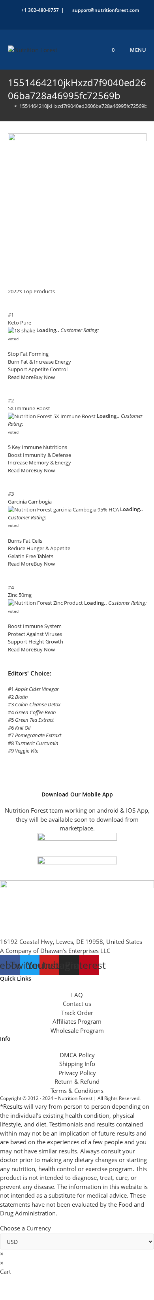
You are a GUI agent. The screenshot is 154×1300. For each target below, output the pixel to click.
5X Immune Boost (29, 408)
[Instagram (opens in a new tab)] (78, 18)
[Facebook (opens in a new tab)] (60, 18)
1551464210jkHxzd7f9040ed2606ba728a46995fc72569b (83, 105)
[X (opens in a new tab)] (51, 18)
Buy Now (44, 377)
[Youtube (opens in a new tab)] (96, 18)
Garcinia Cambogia (30, 501)
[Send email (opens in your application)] (104, 18)
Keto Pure (19, 322)
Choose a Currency (25, 1228)
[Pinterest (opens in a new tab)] (69, 18)
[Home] (10, 105)
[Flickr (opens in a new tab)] (87, 18)
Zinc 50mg (20, 594)
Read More (21, 377)
